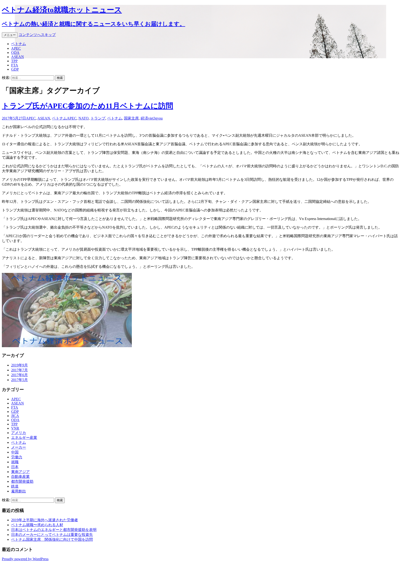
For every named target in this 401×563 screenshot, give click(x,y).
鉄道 (15, 486)
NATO (83, 118)
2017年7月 (19, 370)
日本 (15, 467)
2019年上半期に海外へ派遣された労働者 (44, 520)
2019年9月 (19, 365)
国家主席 (131, 118)
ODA (15, 53)
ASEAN (17, 57)
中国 (15, 452)
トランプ (98, 118)
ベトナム (18, 44)
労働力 (16, 457)
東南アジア (20, 472)
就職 (15, 462)
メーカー (18, 447)
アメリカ (18, 433)
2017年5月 (19, 380)
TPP (14, 61)
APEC (16, 48)
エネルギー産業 (24, 438)
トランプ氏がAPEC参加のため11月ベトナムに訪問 (87, 106)
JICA (15, 416)
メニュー (10, 35)
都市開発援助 (22, 481)
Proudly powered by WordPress (25, 559)
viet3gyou (155, 118)
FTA (14, 65)
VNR (15, 428)
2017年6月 (19, 375)
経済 (144, 118)
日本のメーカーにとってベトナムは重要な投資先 (52, 535)
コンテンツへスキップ (37, 35)
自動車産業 (20, 477)
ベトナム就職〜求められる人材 (37, 525)
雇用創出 (18, 491)
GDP (15, 69)
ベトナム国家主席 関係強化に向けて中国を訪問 (52, 539)
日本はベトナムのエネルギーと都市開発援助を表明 (54, 530)
